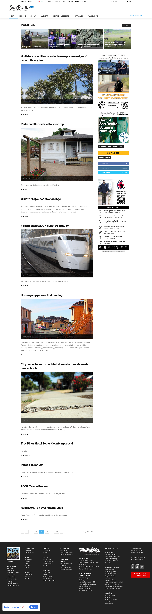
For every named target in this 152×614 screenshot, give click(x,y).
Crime (26, 563)
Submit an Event (48, 578)
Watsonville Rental (66, 570)
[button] (136, 15)
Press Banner (109, 582)
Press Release (11, 575)
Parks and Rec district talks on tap (42, 124)
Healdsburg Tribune (111, 572)
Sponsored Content (85, 586)
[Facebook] (127, 1)
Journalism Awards (137, 552)
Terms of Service (12, 579)
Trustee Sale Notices (85, 569)
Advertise (28, 550)
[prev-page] (22, 532)
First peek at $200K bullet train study (45, 225)
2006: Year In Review (34, 486)
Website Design (84, 578)
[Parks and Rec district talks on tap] (57, 154)
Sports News (47, 559)
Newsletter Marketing (85, 590)
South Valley (109, 603)
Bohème (107, 597)
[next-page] (61, 532)
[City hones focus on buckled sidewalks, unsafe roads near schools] (57, 397)
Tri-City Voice (109, 588)
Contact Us (10, 571)
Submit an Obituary (66, 554)
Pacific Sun (108, 563)
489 (36, 532)
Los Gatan (108, 578)
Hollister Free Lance (111, 574)
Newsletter (10, 568)
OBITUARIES (64, 548)
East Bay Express (110, 554)
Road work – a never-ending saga (42, 507)
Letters (27, 578)
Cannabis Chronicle (111, 599)
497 (57, 532)
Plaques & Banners (13, 585)
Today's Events (47, 576)
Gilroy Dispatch (109, 570)
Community (28, 574)
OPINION (28, 572)
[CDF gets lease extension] (34, 38)
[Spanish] (42, 1)
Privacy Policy (11, 577)
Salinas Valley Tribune (112, 584)
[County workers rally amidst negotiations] (62, 39)
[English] (39, 1)
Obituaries (63, 550)
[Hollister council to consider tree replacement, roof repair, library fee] (57, 84)
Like (126, 163)
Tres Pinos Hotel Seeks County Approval (47, 443)
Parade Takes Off (32, 465)
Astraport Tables (65, 567)
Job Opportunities (136, 550)
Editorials (28, 576)
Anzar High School (48, 561)
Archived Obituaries (66, 552)
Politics (27, 567)
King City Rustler (110, 576)
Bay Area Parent (110, 595)
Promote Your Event (49, 580)
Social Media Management (87, 584)
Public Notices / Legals (86, 560)
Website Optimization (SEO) (87, 582)
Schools (27, 565)
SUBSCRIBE (10, 562)
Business (27, 561)
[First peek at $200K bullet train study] (57, 253)
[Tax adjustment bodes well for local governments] (89, 38)
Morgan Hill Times (110, 580)
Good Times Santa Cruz (112, 556)
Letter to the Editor (13, 573)
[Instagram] (130, 1)
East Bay (107, 601)
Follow (124, 168)
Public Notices (29, 552)
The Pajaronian (109, 586)
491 (47, 532)
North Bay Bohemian (111, 561)
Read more (24, 114)
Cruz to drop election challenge (41, 199)
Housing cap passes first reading (42, 295)
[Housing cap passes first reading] (57, 319)
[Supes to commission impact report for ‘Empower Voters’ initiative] (117, 39)
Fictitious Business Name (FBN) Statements (89, 563)
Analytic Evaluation (85, 588)
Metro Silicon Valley (111, 559)
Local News (28, 559)
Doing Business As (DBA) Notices (89, 566)
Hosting (81, 580)
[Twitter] (142, 567)
